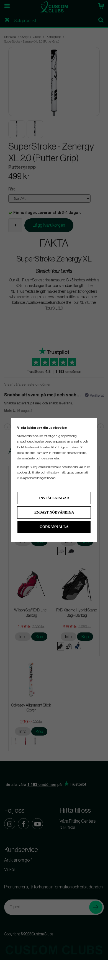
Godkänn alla (54, 527)
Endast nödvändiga (54, 512)
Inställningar (54, 498)
